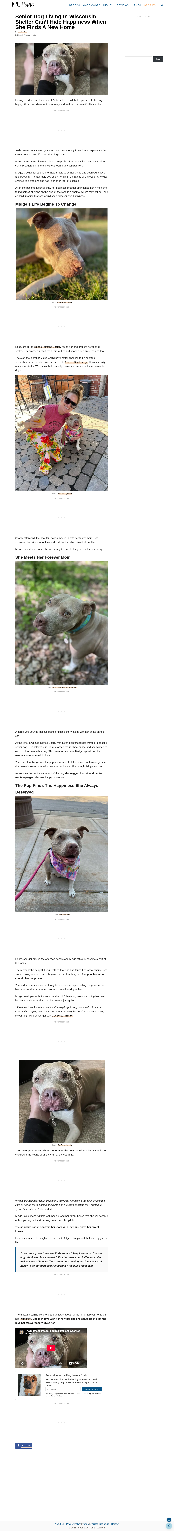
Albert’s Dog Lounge (64, 302)
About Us (59, 1524)
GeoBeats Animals (62, 1015)
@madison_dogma (65, 494)
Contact (115, 1524)
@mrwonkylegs (64, 914)
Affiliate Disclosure (99, 1524)
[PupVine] (34, 5)
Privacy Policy (73, 1524)
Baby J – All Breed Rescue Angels (64, 687)
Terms (85, 1524)
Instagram (25, 1318)
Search (158, 59)
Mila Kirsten (22, 32)
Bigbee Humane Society (47, 346)
